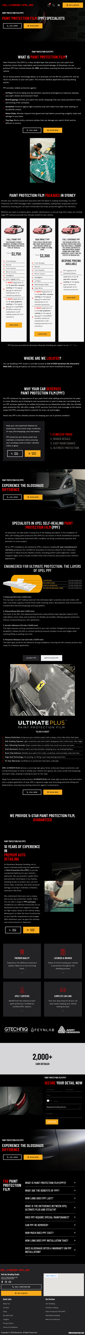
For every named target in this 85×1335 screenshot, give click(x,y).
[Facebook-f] (2, 1282)
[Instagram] (6, 1282)
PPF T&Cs (73, 345)
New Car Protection (53, 1319)
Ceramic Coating (52, 1308)
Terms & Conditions (10, 1327)
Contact (6, 1308)
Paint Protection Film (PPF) (55, 1312)
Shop (5, 1312)
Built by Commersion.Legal (76, 1333)
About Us (6, 1304)
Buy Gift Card (8, 1315)
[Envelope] (10, 1282)
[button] (59, 5)
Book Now (52, 1122)
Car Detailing (50, 1304)
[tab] (66, 434)
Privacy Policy (8, 1323)
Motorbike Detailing (53, 1315)
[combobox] (49, 1100)
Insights (6, 1319)
